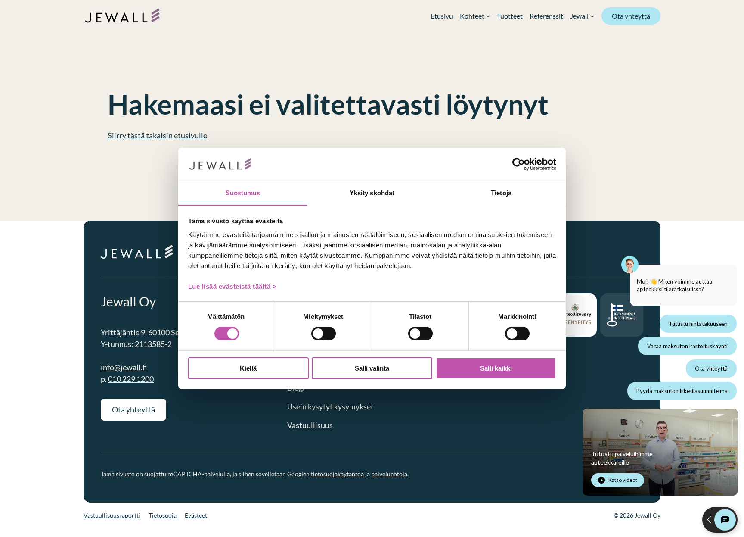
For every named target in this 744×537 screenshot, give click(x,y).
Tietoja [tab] (501, 193)
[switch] (323, 333)
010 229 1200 (131, 379)
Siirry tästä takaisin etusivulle (157, 135)
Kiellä (248, 368)
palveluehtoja (389, 474)
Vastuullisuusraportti (112, 515)
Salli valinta (372, 368)
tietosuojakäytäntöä (337, 474)
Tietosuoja (163, 515)
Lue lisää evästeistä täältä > (232, 286)
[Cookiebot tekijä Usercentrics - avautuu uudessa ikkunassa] (518, 164)
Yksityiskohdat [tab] (372, 193)
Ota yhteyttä (631, 16)
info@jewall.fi (124, 367)
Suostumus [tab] (243, 193)
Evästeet (196, 515)
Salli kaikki (496, 368)
